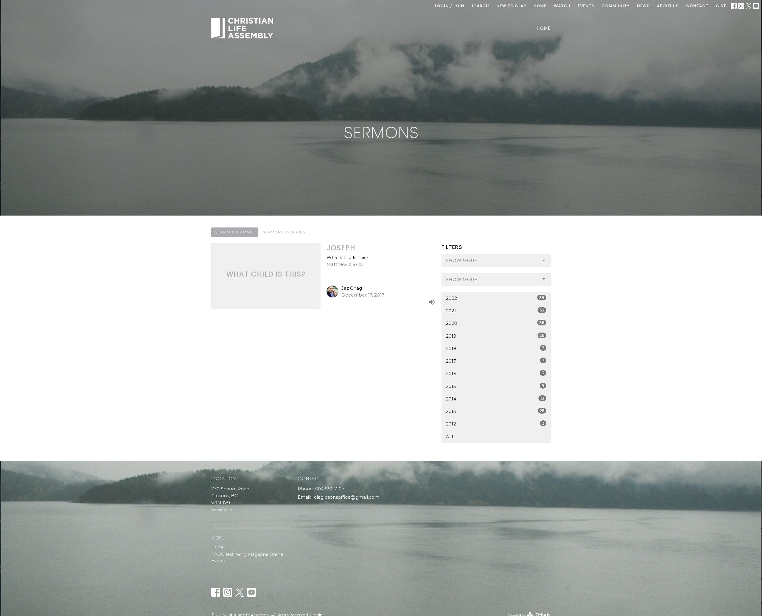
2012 (495, 424)
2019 (495, 336)
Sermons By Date (234, 232)
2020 (495, 323)
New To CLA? (511, 6)
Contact (697, 6)
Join (458, 6)
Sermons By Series (284, 232)
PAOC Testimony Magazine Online (247, 554)
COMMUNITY (616, 6)
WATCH (562, 6)
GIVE (721, 6)
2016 (495, 373)
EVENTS (586, 6)
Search (480, 6)
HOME (540, 6)
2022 (495, 298)
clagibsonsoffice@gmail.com (346, 497)
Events (218, 560)
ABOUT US (668, 6)
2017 (495, 361)
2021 (495, 311)
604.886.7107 (329, 489)
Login (442, 6)
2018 (495, 348)
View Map (222, 509)
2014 (495, 399)
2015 (495, 386)
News (643, 6)
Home (544, 28)
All (450, 436)
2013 (495, 411)
